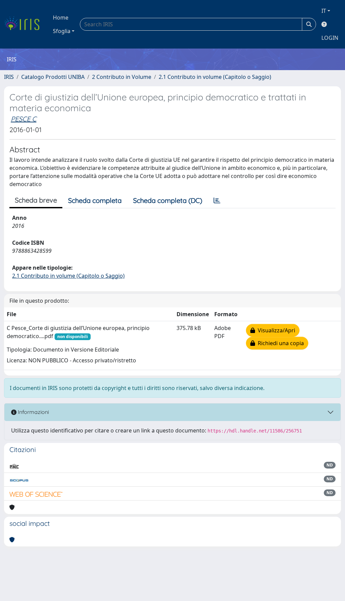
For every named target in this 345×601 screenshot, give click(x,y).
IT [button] (323, 10)
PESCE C (23, 119)
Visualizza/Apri (275, 330)
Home (60, 17)
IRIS (9, 77)
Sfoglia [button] (61, 31)
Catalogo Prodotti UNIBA (53, 77)
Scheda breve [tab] (36, 200)
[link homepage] (24, 24)
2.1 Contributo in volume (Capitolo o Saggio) (215, 77)
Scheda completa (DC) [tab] (167, 200)
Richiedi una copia (279, 343)
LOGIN (329, 37)
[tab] (217, 200)
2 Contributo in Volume (121, 77)
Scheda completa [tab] (95, 200)
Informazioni (33, 412)
